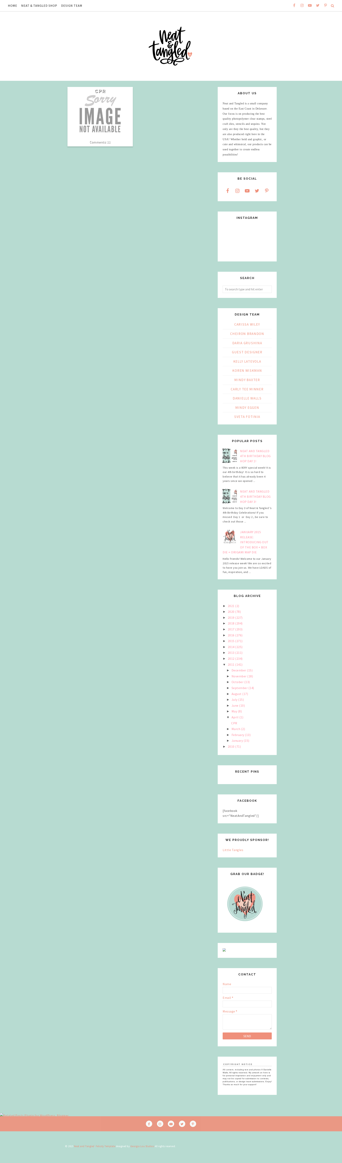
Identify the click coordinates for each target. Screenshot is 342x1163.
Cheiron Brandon (247, 334)
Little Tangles (233, 850)
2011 (231, 664)
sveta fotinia (247, 417)
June (235, 705)
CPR (100, 90)
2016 (231, 635)
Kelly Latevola (247, 361)
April (235, 717)
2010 (231, 746)
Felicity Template (105, 1146)
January (238, 741)
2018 (231, 623)
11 (108, 142)
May (235, 711)
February (238, 735)
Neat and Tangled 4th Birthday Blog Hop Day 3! (255, 496)
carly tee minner (247, 389)
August (237, 694)
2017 (231, 629)
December (239, 670)
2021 (231, 606)
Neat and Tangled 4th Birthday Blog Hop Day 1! (255, 456)
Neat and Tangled (84, 1146)
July (235, 700)
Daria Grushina (247, 343)
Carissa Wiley (247, 324)
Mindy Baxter (247, 380)
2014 (231, 647)
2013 (231, 653)
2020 (231, 612)
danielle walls (247, 398)
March (236, 729)
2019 (231, 618)
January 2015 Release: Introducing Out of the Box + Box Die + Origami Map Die (246, 542)
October (238, 682)
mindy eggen (247, 407)
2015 (231, 641)
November (239, 676)
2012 (231, 659)
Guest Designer (247, 352)
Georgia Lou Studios (142, 1146)
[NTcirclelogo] (245, 925)
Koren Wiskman (247, 370)
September (240, 688)
